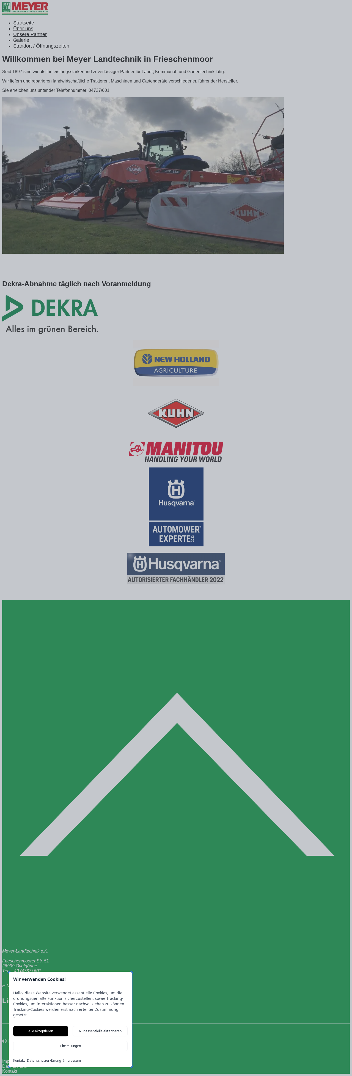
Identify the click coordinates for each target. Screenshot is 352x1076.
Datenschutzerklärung (44, 1060)
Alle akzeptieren (40, 1031)
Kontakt (19, 1060)
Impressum (72, 1060)
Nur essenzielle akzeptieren (100, 1031)
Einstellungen (70, 1046)
